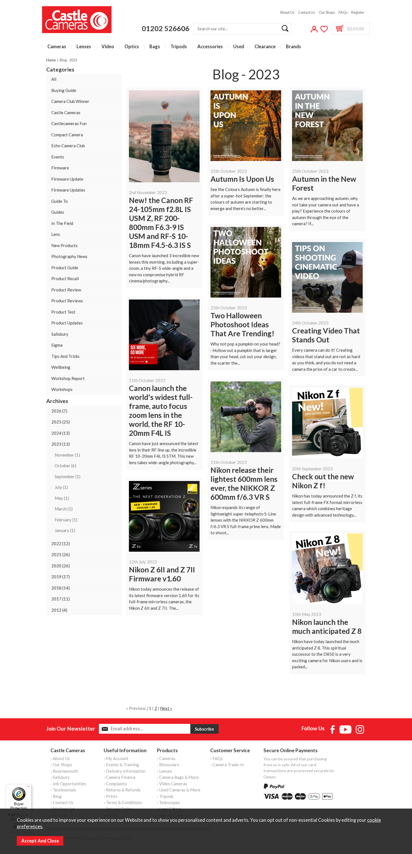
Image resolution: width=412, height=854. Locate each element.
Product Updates (67, 322)
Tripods (178, 46)
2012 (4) (59, 610)
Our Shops (327, 12)
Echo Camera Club (68, 145)
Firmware (60, 167)
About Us (287, 12)
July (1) (61, 487)
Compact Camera (67, 134)
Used (238, 46)
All (53, 79)
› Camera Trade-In (227, 764)
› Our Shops (61, 764)
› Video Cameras (172, 783)
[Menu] (28, 787)
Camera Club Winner (70, 101)
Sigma (57, 344)
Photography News (69, 256)
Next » (166, 708)
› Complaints (115, 783)
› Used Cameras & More (178, 789)
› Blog (56, 796)
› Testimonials (63, 789)
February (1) (66, 519)
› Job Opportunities (68, 783)
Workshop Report (68, 378)
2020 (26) (60, 565)
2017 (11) (60, 598)
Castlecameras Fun (69, 123)
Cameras (56, 46)
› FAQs (216, 758)
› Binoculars (168, 764)
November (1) (67, 454)
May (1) (62, 498)
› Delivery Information (124, 771)
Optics (131, 46)
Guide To (59, 201)
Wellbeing (60, 367)
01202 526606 (165, 28)
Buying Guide (63, 90)
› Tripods (165, 796)
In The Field (62, 223)
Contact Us (306, 12)
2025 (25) (60, 421)
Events (57, 156)
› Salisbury (60, 777)
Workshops (62, 389)
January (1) (65, 530)
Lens (55, 234)
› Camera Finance (120, 777)
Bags (154, 46)
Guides (57, 212)
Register (357, 12)
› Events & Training (121, 764)
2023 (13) (60, 443)
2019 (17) (60, 576)
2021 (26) (60, 554)
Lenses (84, 46)
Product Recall (65, 278)
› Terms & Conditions (123, 802)
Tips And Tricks (65, 356)
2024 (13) (60, 433)
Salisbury (59, 334)
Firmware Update (67, 178)
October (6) (65, 465)
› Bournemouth (64, 771)
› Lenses (164, 771)
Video (107, 46)
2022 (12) (60, 543)
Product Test (63, 311)
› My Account (116, 758)
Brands (293, 46)
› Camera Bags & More (178, 777)
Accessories (210, 46)
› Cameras (166, 758)
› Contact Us (61, 802)
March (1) (64, 508)
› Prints (110, 796)
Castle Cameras (65, 112)
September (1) (67, 476)
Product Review (66, 289)
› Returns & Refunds (122, 789)
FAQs (343, 12)
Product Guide (64, 267)
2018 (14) (60, 587)
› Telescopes (168, 802)
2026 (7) (59, 410)
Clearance (265, 46)
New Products (64, 245)
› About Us (60, 758)
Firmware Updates (68, 189)
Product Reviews (67, 300)
